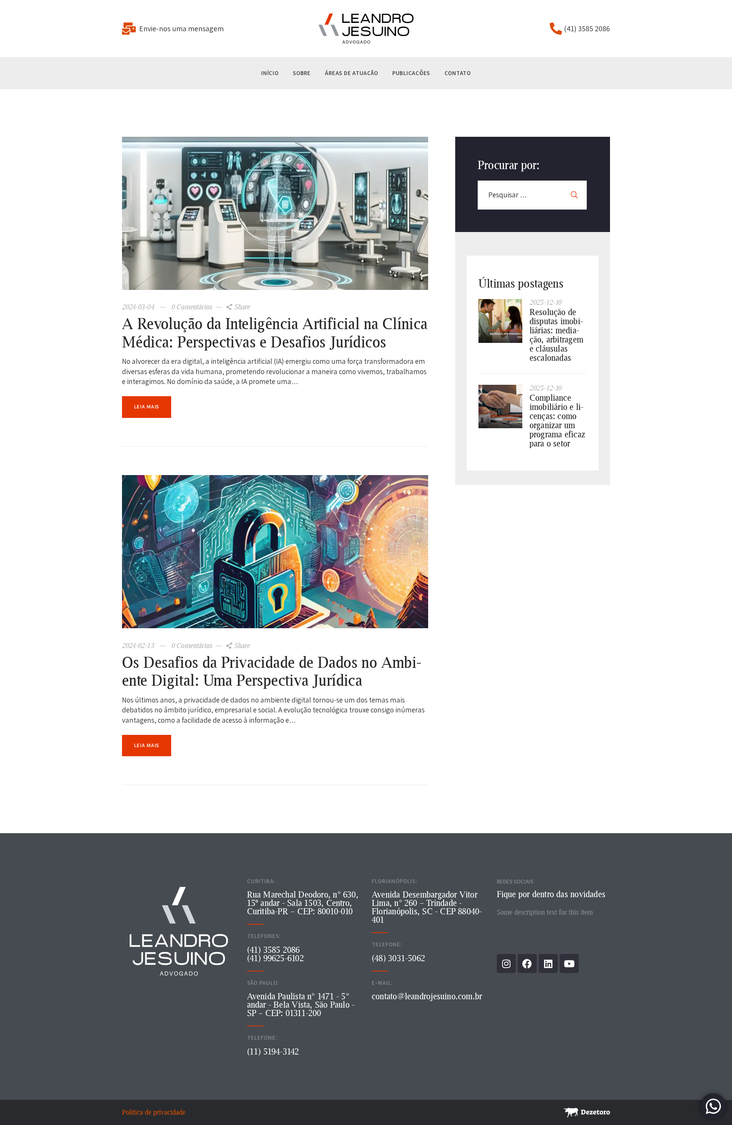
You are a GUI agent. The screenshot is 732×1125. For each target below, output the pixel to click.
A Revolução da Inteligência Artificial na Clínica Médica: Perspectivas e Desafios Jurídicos (275, 332)
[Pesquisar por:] (532, 194)
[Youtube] (569, 963)
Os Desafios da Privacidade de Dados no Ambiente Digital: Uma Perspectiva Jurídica (271, 671)
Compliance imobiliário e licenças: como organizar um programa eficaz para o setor (557, 420)
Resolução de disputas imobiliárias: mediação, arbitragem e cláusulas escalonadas (556, 334)
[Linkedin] (548, 963)
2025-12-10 (546, 302)
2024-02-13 (139, 645)
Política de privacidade (153, 1112)
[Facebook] (527, 963)
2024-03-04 (139, 306)
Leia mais (146, 406)
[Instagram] (506, 963)
